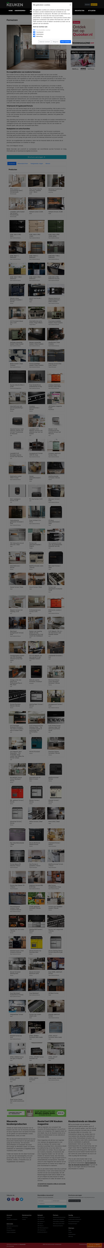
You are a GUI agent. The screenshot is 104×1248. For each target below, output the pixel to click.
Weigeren (55, 42)
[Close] (70, 5)
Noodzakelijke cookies (43, 30)
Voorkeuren (39, 32)
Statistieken (40, 34)
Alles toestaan (65, 42)
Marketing (39, 36)
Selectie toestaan (44, 42)
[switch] (34, 32)
